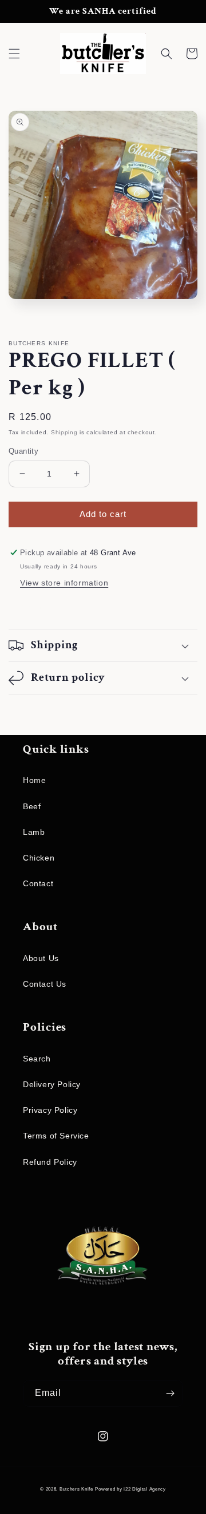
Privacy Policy (50, 1110)
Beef (32, 806)
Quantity (23, 451)
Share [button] (33, 607)
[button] (14, 53)
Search (37, 1058)
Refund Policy (50, 1161)
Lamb (34, 832)
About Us (41, 958)
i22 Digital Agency (145, 1489)
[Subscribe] (170, 1393)
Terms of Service (56, 1135)
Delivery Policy (52, 1084)
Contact (38, 883)
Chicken (38, 857)
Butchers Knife (76, 1489)
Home (34, 780)
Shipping (64, 432)
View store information (64, 582)
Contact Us (44, 983)
